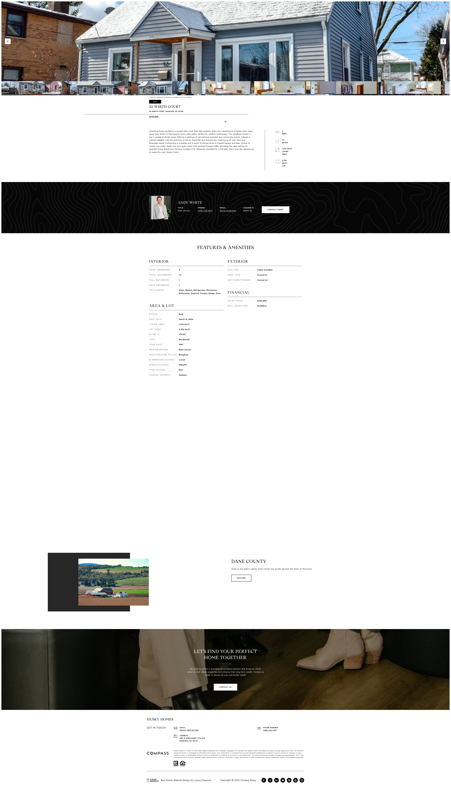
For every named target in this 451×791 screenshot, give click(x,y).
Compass (230, 751)
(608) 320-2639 (205, 211)
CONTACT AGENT (275, 210)
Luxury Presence (202, 780)
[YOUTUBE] (282, 780)
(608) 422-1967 (270, 730)
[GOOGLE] (289, 780)
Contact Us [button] (225, 687)
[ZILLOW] (295, 780)
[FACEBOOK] (263, 780)
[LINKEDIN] (276, 780)
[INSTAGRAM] (270, 780)
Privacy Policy (249, 780)
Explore (241, 578)
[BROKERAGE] (301, 780)
